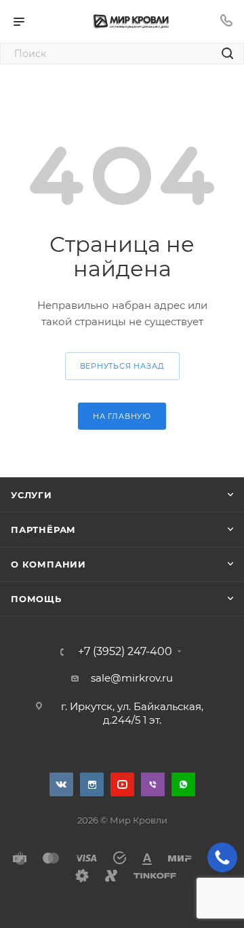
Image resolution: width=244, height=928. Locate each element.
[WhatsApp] (183, 784)
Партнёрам (43, 529)
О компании (48, 564)
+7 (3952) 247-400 (125, 651)
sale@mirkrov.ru (132, 677)
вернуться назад (122, 366)
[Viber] (153, 784)
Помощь (36, 598)
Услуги (31, 494)
